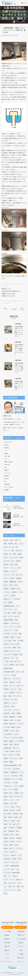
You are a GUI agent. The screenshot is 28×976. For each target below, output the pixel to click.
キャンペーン (6, 675)
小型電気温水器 (7, 779)
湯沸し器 (5, 682)
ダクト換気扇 (11, 827)
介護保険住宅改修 (14, 772)
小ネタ (5, 602)
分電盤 (21, 813)
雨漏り (5, 876)
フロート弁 (6, 851)
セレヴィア (6, 879)
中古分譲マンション (8, 786)
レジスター (16, 734)
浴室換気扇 (6, 651)
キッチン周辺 (6, 633)
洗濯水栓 (13, 820)
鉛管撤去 (19, 554)
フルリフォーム (7, 592)
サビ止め (19, 637)
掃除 (13, 574)
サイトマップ (21, 961)
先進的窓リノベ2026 (8, 793)
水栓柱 (12, 869)
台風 (5, 616)
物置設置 (16, 789)
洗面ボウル (13, 855)
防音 (13, 547)
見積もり (5, 893)
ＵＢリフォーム (13, 571)
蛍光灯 (19, 647)
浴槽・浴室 (7, 456)
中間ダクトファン (7, 678)
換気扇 (5, 543)
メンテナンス (7, 473)
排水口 (12, 550)
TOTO (13, 779)
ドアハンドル (6, 775)
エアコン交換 (14, 699)
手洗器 (18, 820)
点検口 (11, 720)
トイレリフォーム (7, 654)
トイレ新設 (6, 865)
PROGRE (19, 727)
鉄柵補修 (5, 803)
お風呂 (11, 564)
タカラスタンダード (18, 796)
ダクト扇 (12, 730)
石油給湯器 (6, 588)
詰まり (12, 561)
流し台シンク (17, 616)
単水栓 (5, 831)
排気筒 (17, 831)
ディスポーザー (13, 689)
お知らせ (6, 445)
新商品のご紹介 (12, 723)
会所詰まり (20, 581)
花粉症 (20, 633)
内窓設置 (5, 581)
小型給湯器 (12, 588)
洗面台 (21, 654)
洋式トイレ (6, 567)
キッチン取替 (19, 779)
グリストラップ (7, 574)
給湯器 (6, 453)
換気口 (5, 827)
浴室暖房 (11, 741)
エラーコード (12, 685)
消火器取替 (6, 637)
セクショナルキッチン (15, 623)
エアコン (19, 855)
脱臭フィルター (19, 550)
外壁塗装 (5, 758)
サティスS (18, 671)
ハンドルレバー (16, 710)
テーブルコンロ (7, 872)
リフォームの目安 (7, 640)
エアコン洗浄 (6, 561)
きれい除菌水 (20, 640)
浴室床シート (6, 820)
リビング (16, 786)
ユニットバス (6, 890)
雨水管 (14, 640)
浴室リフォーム (16, 748)
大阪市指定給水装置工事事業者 (10, 765)
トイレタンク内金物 (19, 741)
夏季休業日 (14, 592)
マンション (13, 890)
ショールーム (13, 567)
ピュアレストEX (13, 737)
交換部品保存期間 (16, 872)
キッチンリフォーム (17, 696)
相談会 (16, 619)
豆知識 (9, 696)
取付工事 (21, 737)
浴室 (5, 754)
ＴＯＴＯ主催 (14, 775)
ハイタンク (9, 616)
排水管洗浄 (6, 644)
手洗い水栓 (6, 841)
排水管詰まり (12, 692)
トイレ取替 (15, 630)
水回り (19, 567)
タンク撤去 (18, 810)
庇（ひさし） (6, 855)
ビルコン (12, 800)
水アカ (12, 658)
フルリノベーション (8, 609)
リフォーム (6, 578)
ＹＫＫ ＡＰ (6, 869)
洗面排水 (5, 824)
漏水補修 (6, 490)
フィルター (21, 543)
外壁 (5, 813)
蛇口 (17, 547)
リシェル (5, 626)
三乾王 (20, 689)
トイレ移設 (6, 751)
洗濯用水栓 (6, 772)
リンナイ (12, 879)
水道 (22, 886)
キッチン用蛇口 (16, 599)
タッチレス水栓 (7, 647)
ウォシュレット (19, 574)
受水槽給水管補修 (7, 748)
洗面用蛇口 (12, 637)
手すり (22, 793)
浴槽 (20, 817)
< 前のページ (5, 309)
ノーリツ (18, 606)
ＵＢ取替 (19, 858)
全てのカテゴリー (8, 442)
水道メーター (18, 540)
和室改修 (21, 786)
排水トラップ (12, 848)
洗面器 (10, 744)
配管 (23, 671)
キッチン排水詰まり (8, 734)
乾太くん (13, 706)
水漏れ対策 (16, 744)
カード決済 (9, 754)
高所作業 (14, 858)
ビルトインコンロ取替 (15, 644)
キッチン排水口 (7, 782)
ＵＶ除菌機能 (18, 827)
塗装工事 (10, 817)
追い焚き (5, 585)
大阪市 (5, 883)
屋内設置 (5, 848)
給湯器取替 (6, 720)
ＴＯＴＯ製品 (17, 754)
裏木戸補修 (6, 564)
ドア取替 (20, 775)
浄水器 (17, 730)
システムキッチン (7, 630)
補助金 (14, 554)
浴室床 (12, 806)
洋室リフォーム (13, 851)
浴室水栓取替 (11, 831)
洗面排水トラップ (7, 599)
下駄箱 (5, 817)
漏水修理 (12, 751)
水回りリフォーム (12, 883)
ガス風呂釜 (16, 793)
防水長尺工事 (6, 706)
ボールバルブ (18, 651)
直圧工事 (5, 810)
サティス (11, 626)
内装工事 (6, 478)
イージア (18, 800)
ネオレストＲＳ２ (17, 678)
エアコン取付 (18, 720)
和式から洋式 (6, 699)
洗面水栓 (5, 845)
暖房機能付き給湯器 (8, 668)
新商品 (5, 696)
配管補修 (19, 713)
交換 (5, 467)
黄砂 (16, 543)
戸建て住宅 (15, 813)
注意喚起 (5, 723)
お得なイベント (17, 661)
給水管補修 (15, 654)
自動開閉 (10, 602)
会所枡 (20, 765)
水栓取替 (5, 685)
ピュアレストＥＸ (15, 862)
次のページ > (23, 309)
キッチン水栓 (17, 626)
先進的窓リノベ (7, 703)
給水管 (17, 834)
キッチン (6, 459)
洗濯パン (12, 834)
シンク (15, 609)
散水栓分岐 (6, 834)
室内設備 (13, 727)
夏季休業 (5, 744)
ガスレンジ (14, 703)
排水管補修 (6, 730)
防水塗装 (16, 817)
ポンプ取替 (13, 675)
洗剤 (17, 658)
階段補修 (11, 761)
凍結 (11, 661)
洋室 (5, 789)
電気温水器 (7, 484)
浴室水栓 (5, 716)
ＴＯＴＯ (5, 664)
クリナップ (9, 789)
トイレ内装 (6, 661)
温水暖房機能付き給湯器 (9, 606)
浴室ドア (21, 557)
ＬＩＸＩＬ (6, 595)
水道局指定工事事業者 (8, 619)
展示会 (11, 540)
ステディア (18, 806)
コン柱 (17, 869)
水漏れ (19, 890)
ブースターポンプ (7, 768)
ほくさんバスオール (13, 758)
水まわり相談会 (16, 768)
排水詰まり (6, 540)
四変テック (6, 800)
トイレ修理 (18, 682)
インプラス (6, 737)
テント (9, 876)
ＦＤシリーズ (20, 723)
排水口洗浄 (11, 838)
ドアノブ (21, 772)
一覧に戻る (14, 309)
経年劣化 (9, 813)
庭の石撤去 (6, 689)
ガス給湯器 (12, 595)
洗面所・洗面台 (8, 462)
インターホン (6, 806)
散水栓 (10, 796)
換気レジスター (16, 824)
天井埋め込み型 (7, 858)
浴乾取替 (14, 647)
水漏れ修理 (18, 561)
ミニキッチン (18, 841)
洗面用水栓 (11, 682)
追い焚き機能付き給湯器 (9, 671)
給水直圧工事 (6, 713)
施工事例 (6, 448)
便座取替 (5, 741)
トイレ (6, 450)
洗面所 (9, 886)
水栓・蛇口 (7, 464)
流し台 (11, 651)
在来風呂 (5, 796)
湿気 (10, 554)
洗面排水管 (6, 623)
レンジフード (6, 550)
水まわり (19, 588)
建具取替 (11, 845)
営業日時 (19, 613)
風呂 (14, 886)
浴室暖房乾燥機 (12, 581)
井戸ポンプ (18, 751)
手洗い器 (16, 585)
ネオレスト (19, 692)
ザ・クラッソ (6, 862)
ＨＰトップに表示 (8, 487)
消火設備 (5, 554)
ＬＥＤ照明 (19, 716)
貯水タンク (6, 557)
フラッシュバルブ (7, 710)
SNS (5, 481)
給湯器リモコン (19, 879)
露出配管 (5, 838)
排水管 (21, 758)
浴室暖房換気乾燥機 (14, 865)
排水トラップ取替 (19, 664)
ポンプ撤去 (11, 810)
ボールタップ (19, 848)
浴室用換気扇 (12, 716)
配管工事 (6, 476)
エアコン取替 (15, 782)
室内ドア (17, 845)
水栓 (10, 824)
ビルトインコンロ (14, 557)
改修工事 (5, 761)
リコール (5, 692)
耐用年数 (14, 613)
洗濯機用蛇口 (18, 578)
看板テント (15, 876)
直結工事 (12, 578)
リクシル (20, 592)
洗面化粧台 (6, 571)
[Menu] (25, 3)
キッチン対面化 (7, 613)
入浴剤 (10, 585)
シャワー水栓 (14, 633)
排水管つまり (6, 658)
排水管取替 (11, 664)
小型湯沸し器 (18, 838)
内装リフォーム (20, 685)
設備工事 (6, 470)
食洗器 (16, 564)
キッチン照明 (6, 727)
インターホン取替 (13, 803)
